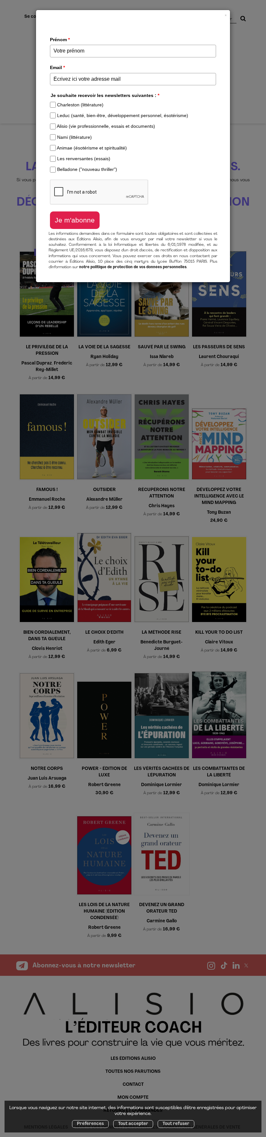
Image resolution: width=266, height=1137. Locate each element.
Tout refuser (176, 1123)
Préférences (90, 1123)
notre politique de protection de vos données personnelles (133, 267)
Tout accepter (133, 1123)
